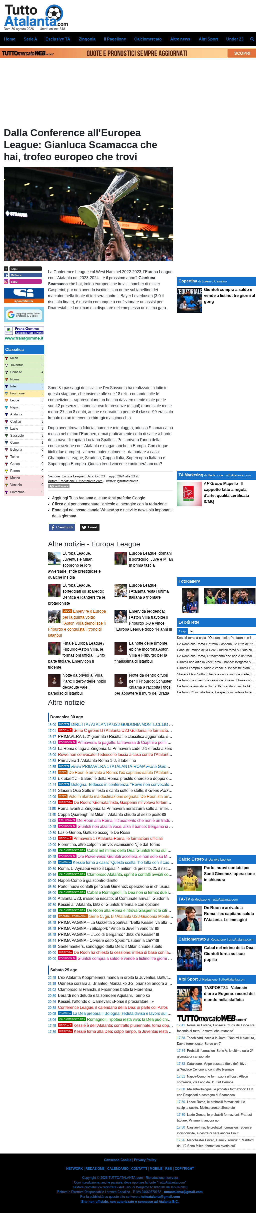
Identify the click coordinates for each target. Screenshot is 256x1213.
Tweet (92, 527)
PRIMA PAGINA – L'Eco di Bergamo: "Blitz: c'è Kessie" (106, 934)
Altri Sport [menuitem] (208, 39)
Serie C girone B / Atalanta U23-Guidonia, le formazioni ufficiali (122, 730)
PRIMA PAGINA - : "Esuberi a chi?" (106, 940)
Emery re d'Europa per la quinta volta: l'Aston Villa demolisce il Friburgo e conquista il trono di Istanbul (77, 623)
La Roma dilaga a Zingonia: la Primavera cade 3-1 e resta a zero (115, 748)
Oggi (182, 631)
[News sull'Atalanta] (36, 15)
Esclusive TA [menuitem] (58, 39)
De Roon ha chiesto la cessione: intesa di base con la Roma (119, 952)
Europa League (73, 476)
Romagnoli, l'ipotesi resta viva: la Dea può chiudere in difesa (126, 1019)
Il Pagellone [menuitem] (115, 39)
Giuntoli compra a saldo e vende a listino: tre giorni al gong (120, 958)
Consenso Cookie (117, 1160)
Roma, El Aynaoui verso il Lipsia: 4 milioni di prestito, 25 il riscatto (116, 868)
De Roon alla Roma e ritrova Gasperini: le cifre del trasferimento (129, 910)
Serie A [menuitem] (30, 39)
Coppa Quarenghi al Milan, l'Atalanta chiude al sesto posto (110, 814)
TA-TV (184, 899)
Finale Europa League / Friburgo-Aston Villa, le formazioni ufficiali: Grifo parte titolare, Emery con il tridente (76, 655)
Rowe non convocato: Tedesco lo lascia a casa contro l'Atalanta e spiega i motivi (129, 754)
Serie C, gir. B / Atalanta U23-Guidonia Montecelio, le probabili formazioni (139, 916)
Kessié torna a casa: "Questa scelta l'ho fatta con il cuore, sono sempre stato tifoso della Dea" (148, 862)
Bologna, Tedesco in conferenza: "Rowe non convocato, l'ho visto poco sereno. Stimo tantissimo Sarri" (155, 784)
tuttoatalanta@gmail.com (183, 1192)
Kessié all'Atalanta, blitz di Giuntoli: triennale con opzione (109, 904)
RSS (168, 1169)
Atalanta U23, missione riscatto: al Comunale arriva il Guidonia (113, 898)
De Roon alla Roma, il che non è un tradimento (119, 820)
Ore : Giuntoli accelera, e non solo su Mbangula (120, 856)
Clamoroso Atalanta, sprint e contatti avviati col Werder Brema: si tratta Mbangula (144, 874)
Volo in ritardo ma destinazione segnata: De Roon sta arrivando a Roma (127, 796)
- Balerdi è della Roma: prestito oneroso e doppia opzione (119, 778)
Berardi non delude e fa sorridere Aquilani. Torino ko (104, 995)
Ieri (192, 631)
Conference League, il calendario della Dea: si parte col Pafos (113, 1007)
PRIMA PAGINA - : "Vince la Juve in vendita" (106, 928)
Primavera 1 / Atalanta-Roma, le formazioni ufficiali (111, 838)
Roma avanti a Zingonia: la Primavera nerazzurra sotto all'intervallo (117, 808)
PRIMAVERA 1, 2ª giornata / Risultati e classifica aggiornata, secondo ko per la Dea (137, 736)
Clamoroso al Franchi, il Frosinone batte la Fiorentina (105, 989)
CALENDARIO (117, 1169)
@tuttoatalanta (127, 481)
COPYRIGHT (184, 1169)
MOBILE (156, 1169)
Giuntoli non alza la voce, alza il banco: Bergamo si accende (121, 826)
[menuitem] (252, 39)
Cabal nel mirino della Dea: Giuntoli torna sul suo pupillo (123, 850)
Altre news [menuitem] (180, 39)
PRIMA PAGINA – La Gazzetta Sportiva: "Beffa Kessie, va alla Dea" (117, 922)
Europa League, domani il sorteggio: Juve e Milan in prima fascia (151, 559)
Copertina (187, 281)
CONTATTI (139, 1169)
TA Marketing (190, 475)
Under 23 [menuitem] (235, 39)
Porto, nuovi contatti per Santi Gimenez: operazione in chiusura (114, 886)
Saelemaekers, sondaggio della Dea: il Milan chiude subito (110, 946)
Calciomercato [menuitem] (148, 39)
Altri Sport (188, 979)
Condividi (64, 527)
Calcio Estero (191, 859)
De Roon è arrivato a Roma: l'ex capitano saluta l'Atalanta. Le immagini (126, 772)
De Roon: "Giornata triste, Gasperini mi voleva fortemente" (117, 802)
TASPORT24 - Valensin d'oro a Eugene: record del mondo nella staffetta (229, 994)
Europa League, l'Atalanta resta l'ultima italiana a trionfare (149, 591)
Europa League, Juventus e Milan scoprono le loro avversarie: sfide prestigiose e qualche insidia (74, 565)
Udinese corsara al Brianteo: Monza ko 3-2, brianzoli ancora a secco (118, 983)
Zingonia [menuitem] (87, 39)
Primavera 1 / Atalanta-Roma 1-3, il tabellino (97, 760)
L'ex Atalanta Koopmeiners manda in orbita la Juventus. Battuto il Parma (122, 977)
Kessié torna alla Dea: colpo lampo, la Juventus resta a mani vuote (125, 1031)
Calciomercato (192, 939)
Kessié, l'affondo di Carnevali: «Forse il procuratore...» (106, 1001)
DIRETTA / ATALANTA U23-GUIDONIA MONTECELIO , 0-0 (138, 724)
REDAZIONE (95, 1169)
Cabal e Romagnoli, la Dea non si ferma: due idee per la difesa (128, 892)
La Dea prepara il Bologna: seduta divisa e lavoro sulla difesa (120, 1013)
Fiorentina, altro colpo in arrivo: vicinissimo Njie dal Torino (109, 844)
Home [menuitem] (9, 39)
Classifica (14, 349)
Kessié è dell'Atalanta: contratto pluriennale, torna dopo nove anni (124, 1025)
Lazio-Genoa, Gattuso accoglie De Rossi (94, 832)
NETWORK (74, 1169)
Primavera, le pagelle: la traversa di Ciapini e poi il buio (117, 742)
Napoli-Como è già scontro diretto (88, 880)
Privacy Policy (145, 1160)
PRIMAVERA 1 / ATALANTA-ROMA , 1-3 (127, 766)
